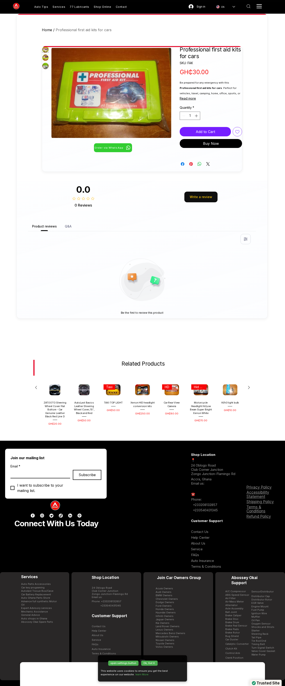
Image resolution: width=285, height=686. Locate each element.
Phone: (196, 499)
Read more (188, 98)
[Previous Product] (36, 387)
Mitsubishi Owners (167, 636)
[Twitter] (51, 515)
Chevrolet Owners (167, 598)
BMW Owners (164, 595)
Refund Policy (258, 516)
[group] (142, 404)
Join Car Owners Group (179, 577)
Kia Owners (162, 623)
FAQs (195, 555)
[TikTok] (60, 515)
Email (15, 466)
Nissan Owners (165, 640)
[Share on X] (208, 164)
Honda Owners (165, 609)
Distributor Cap (260, 596)
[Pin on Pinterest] (191, 164)
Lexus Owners (164, 629)
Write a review (201, 197)
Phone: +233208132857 (106, 601)
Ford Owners (164, 605)
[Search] (248, 6)
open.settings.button (123, 663)
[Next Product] (249, 387)
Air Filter (230, 598)
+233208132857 (204, 505)
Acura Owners (164, 588)
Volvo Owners (164, 646)
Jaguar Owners (165, 619)
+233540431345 (205, 510)
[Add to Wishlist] (237, 131)
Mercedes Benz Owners (170, 633)
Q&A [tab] (68, 226)
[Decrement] (183, 116)
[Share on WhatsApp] (199, 164)
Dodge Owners (165, 602)
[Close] (183, 658)
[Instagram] (42, 515)
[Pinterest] (79, 515)
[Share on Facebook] (182, 164)
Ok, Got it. (149, 663)
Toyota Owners (165, 643)
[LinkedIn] (70, 515)
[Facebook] (32, 515)
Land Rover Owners (167, 626)
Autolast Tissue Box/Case (37, 590)
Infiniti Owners (164, 616)
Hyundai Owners (166, 612)
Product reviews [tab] (44, 226)
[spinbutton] (190, 116)
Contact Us (199, 532)
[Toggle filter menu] (245, 239)
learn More (142, 674)
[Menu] (259, 6)
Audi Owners (163, 592)
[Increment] (197, 116)
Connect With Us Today (56, 523)
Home (47, 30)
